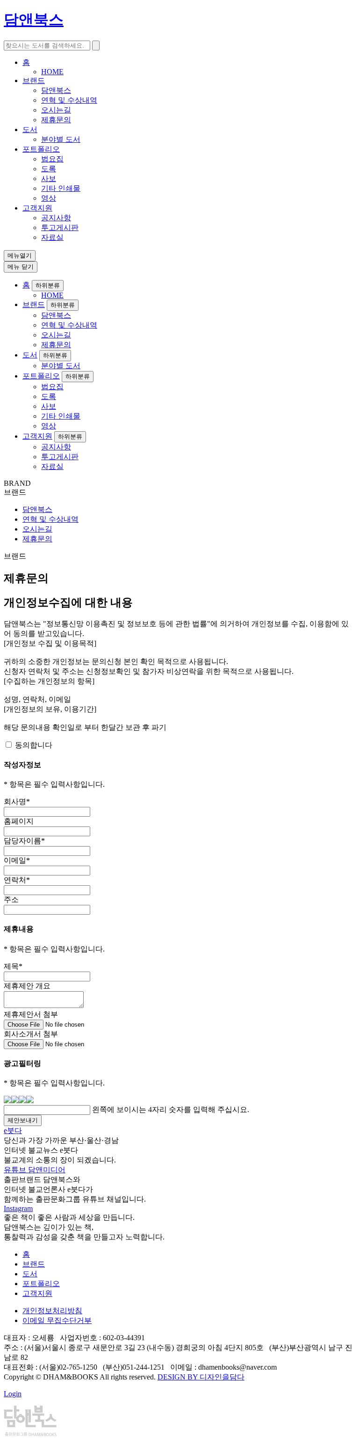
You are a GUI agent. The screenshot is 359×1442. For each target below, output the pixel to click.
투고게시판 (60, 227)
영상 (48, 198)
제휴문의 (56, 120)
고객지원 (37, 208)
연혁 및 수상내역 (69, 100)
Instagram (18, 1208)
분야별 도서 (60, 139)
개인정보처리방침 (52, 1311)
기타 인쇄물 (60, 188)
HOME (52, 72)
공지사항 (56, 218)
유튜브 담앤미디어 (34, 1170)
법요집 (52, 159)
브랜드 (33, 80)
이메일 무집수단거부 (57, 1320)
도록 (48, 169)
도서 (29, 129)
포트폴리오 (41, 149)
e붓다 (13, 1130)
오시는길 (56, 110)
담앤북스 (56, 90)
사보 (48, 178)
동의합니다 (33, 745)
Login (13, 1394)
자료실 (52, 237)
